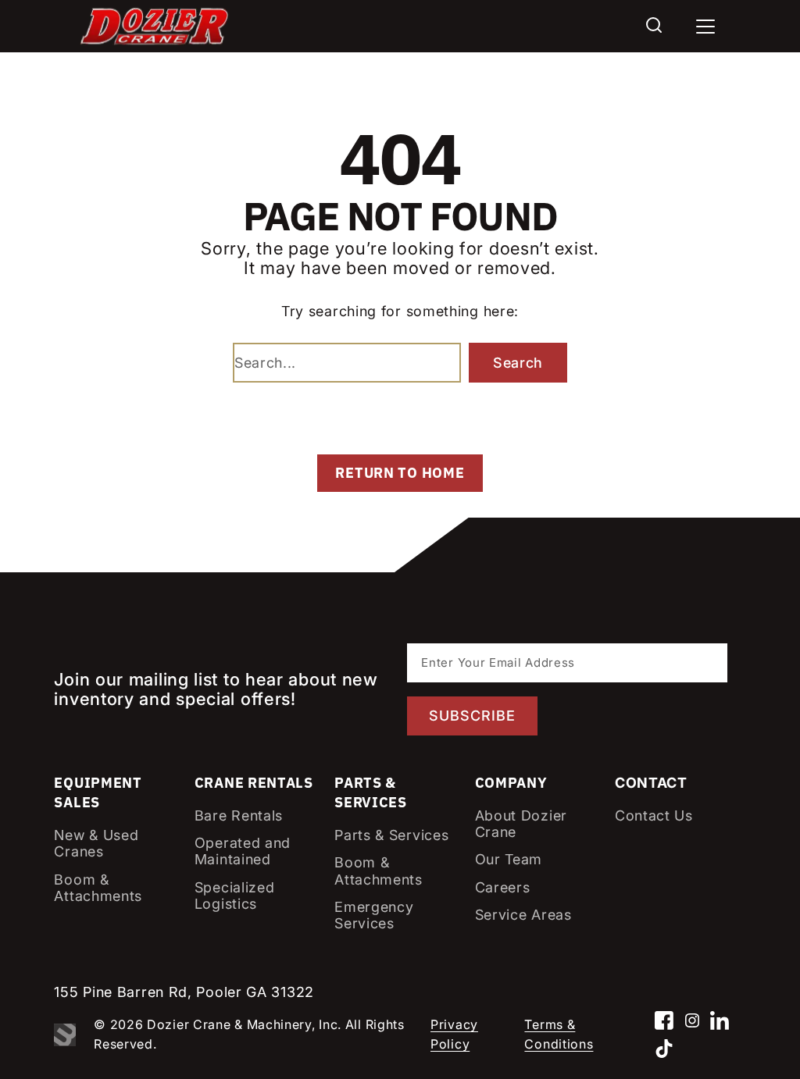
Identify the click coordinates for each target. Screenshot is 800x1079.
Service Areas (523, 914)
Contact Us (654, 815)
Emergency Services (373, 915)
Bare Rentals (239, 815)
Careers (502, 887)
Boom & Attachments (98, 888)
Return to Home (399, 473)
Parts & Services (391, 835)
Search (518, 362)
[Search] (654, 26)
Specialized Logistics (235, 896)
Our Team (509, 859)
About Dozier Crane (521, 824)
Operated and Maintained (243, 851)
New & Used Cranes (96, 843)
